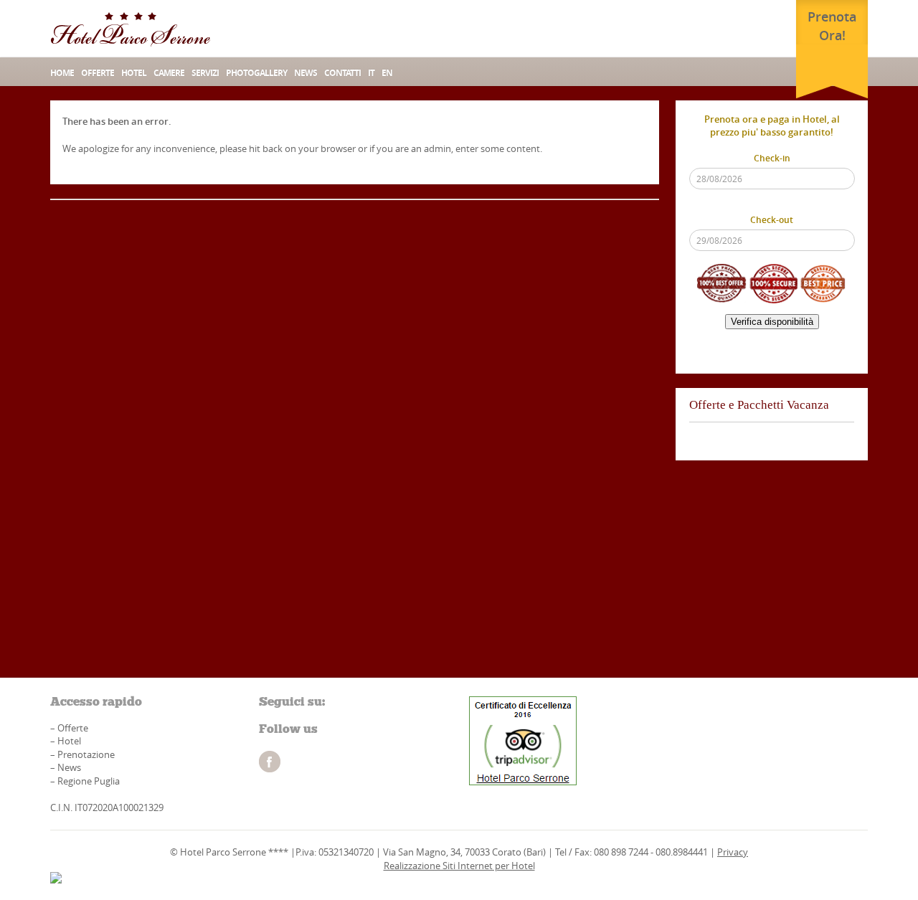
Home (62, 73)
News (69, 767)
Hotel (133, 73)
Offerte (97, 73)
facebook (269, 761)
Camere (168, 73)
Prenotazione (86, 754)
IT (371, 73)
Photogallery (256, 73)
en (387, 73)
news (305, 73)
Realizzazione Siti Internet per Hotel (459, 865)
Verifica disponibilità (772, 321)
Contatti (342, 73)
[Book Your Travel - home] (130, 29)
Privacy (732, 851)
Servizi (205, 73)
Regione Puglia (88, 781)
